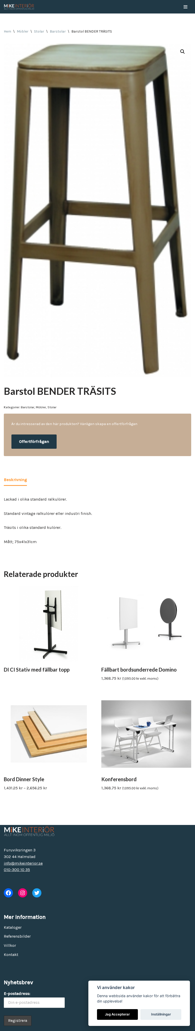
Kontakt (11, 954)
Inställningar (161, 1014)
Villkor (10, 945)
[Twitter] (36, 892)
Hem (7, 31)
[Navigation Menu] (185, 7)
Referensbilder (17, 936)
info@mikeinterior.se (23, 863)
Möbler (22, 31)
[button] (182, 51)
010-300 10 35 (17, 869)
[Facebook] (8, 892)
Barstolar (58, 31)
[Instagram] (22, 892)
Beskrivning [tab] (15, 479)
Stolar (39, 31)
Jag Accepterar (117, 1014)
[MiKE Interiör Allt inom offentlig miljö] (19, 7)
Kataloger (13, 927)
